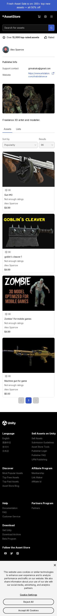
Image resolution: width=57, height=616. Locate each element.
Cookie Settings (28, 594)
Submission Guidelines (43, 442)
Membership (38, 473)
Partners (36, 508)
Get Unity (7, 530)
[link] (21, 400)
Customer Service (11, 516)
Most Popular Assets (12, 473)
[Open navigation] (51, 16)
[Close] (55, 565)
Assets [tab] (7, 129)
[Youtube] (5, 553)
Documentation (9, 508)
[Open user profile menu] (45, 16)
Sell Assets (37, 438)
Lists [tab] (18, 129)
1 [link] (28, 400)
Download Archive (11, 534)
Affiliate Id (36, 481)
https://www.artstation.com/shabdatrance (39, 75)
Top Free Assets (10, 477)
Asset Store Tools (40, 446)
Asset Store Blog (10, 486)
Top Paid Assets (10, 481)
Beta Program (9, 538)
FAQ (4, 512)
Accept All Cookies (28, 610)
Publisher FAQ (39, 455)
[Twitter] (12, 553)
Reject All (28, 602)
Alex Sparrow (11, 203)
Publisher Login (39, 451)
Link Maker (37, 477)
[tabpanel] (28, 268)
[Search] (51, 28)
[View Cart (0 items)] (39, 16)
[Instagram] (18, 553)
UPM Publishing (39, 459)
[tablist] (28, 129)
